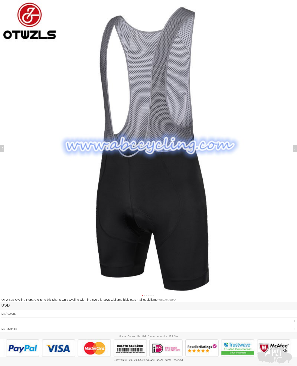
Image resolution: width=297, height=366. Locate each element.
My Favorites (9, 328)
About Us (162, 336)
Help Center (148, 336)
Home (122, 336)
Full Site (173, 336)
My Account (8, 313)
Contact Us (134, 336)
